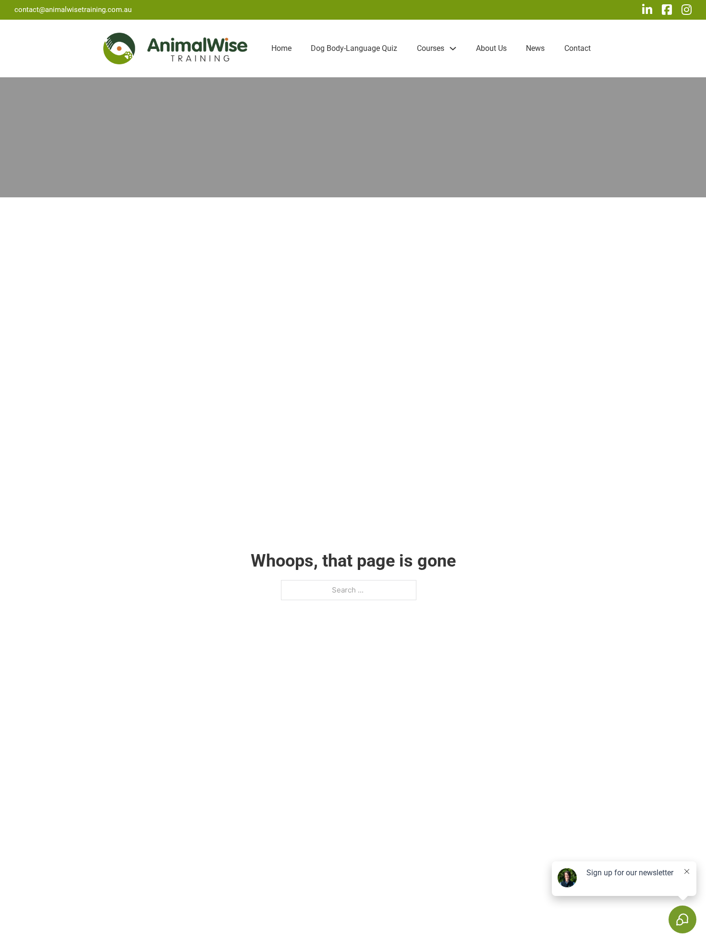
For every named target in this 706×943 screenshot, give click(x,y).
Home (281, 48)
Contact (577, 48)
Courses (430, 48)
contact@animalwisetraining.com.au (73, 9)
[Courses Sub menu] (453, 48)
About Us (491, 48)
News (535, 48)
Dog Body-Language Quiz (354, 48)
